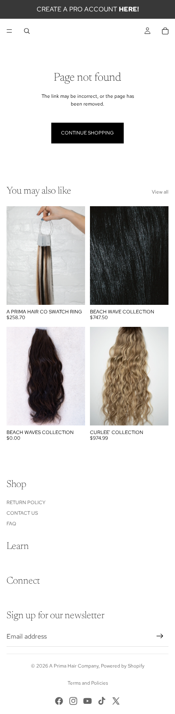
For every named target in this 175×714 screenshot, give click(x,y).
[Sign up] (159, 636)
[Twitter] (116, 701)
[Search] (27, 31)
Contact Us (22, 513)
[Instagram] (73, 701)
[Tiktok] (102, 701)
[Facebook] (59, 701)
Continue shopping (87, 133)
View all (160, 192)
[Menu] (9, 31)
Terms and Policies (88, 683)
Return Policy (26, 502)
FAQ (11, 523)
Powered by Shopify (122, 666)
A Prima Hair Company (73, 666)
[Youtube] (87, 701)
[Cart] (165, 31)
